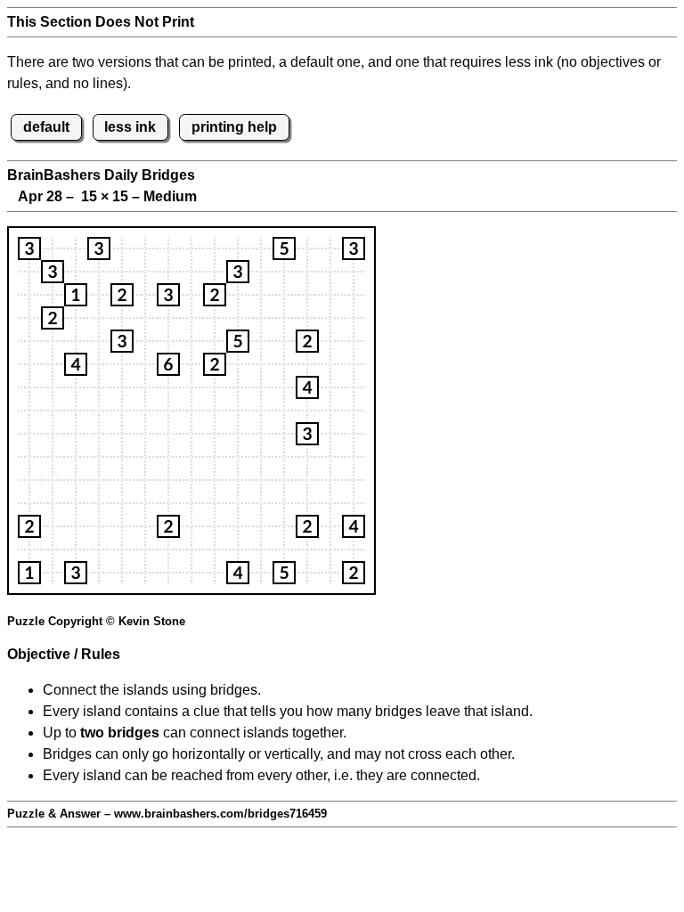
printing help (234, 126)
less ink (130, 126)
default (46, 126)
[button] (29, 248)
